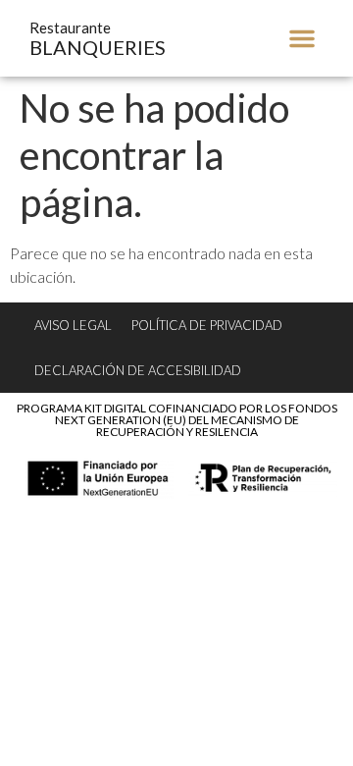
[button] (302, 38)
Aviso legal (73, 325)
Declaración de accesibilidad (137, 370)
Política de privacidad (206, 325)
